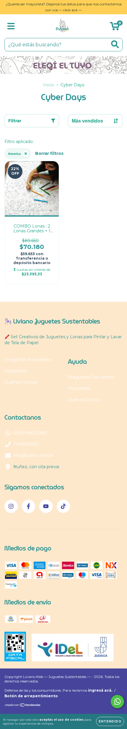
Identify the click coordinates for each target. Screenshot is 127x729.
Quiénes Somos (20, 382)
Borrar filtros (49, 153)
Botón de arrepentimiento (31, 696)
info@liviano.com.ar (33, 455)
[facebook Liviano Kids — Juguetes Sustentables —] (28, 506)
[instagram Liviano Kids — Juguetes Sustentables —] (11, 506)
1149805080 (26, 444)
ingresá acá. (100, 690)
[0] (115, 27)
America (14, 153)
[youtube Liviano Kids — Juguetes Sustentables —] (46, 506)
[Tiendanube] (22, 705)
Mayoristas (15, 371)
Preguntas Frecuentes (27, 359)
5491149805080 (29, 433)
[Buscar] (115, 44)
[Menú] (11, 26)
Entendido (110, 721)
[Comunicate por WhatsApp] (117, 701)
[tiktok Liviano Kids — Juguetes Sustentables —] (63, 506)
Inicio (48, 85)
